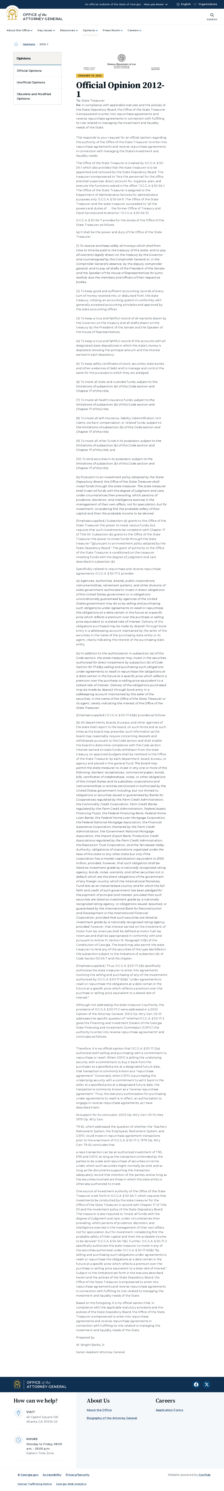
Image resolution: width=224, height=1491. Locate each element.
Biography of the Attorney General (112, 1418)
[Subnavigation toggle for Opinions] (99, 30)
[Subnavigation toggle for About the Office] (33, 30)
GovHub (205, 1475)
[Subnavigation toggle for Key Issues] (56, 30)
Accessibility (52, 1475)
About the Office (99, 1410)
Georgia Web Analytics (71, 1484)
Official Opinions (29, 70)
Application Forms (169, 1410)
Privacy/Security (77, 1475)
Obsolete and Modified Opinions (34, 96)
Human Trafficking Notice (35, 1484)
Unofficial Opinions (31, 82)
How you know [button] (154, 4)
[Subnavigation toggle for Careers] (142, 30)
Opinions (29, 44)
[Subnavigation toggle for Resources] (79, 30)
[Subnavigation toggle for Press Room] (124, 30)
